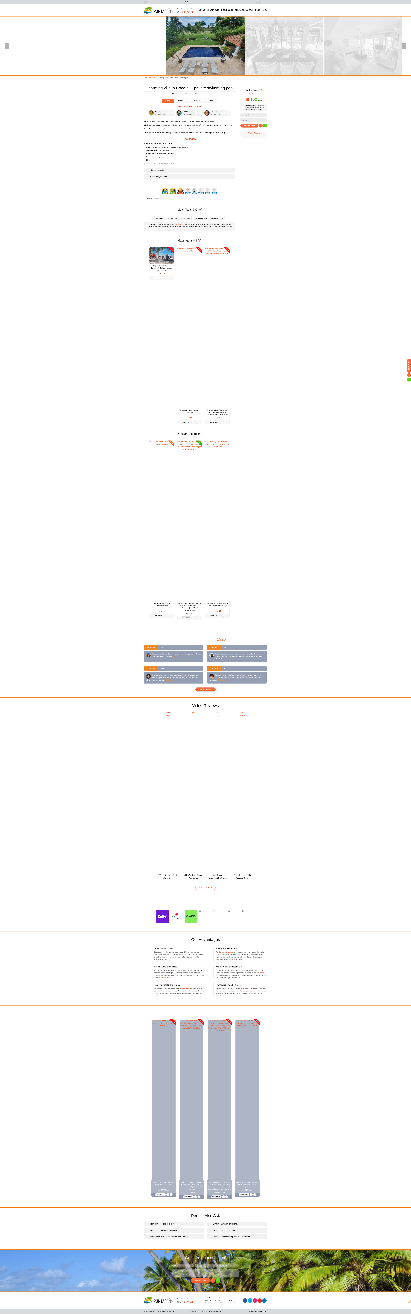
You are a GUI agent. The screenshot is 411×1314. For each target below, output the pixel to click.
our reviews (251, 991)
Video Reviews (205, 705)
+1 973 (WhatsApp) (212, 1311)
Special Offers (231, 1303)
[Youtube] (259, 1300)
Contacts (208, 1298)
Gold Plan (185, 218)
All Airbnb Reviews (206, 639)
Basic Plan (160, 218)
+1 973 (185, 12)
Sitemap (229, 1300)
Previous (7, 46)
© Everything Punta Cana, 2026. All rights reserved (159, 1311)
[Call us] (169, 113)
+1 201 (185, 8)
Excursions (227, 10)
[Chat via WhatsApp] (173, 113)
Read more (176, 656)
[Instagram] (255, 1300)
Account (258, 2)
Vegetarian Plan (200, 218)
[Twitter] (250, 1300)
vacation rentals (227, 952)
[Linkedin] (264, 1300)
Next (404, 46)
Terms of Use (209, 1303)
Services (239, 10)
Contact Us (409, 365)
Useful (249, 10)
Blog (257, 10)
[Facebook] (245, 1300)
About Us (208, 1300)
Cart (265, 2)
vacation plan (165, 978)
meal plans (179, 224)
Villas (202, 10)
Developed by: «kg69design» (257, 1311)
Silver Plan (172, 218)
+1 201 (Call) (196, 1311)
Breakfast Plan (217, 218)
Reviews (229, 1298)
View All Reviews (205, 689)
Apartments (213, 10)
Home (146, 78)
